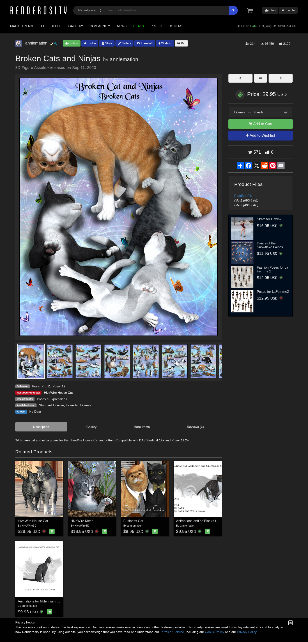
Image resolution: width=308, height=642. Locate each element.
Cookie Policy (214, 632)
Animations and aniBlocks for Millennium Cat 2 (210, 521)
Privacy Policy (246, 632)
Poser (156, 26)
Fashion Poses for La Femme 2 (272, 269)
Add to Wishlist (262, 135)
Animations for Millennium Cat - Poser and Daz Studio (57, 601)
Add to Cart (262, 124)
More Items (141, 427)
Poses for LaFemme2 (273, 291)
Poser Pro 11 (41, 386)
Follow (73, 43)
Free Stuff (51, 26)
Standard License (51, 405)
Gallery (75, 26)
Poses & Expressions (52, 399)
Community (100, 26)
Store (108, 43)
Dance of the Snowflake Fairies (270, 245)
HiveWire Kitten (82, 521)
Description (41, 427)
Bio (182, 43)
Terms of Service (172, 632)
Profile (91, 43)
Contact (176, 26)
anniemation (124, 59)
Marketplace (22, 26)
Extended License (78, 405)
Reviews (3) (195, 427)
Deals (138, 26)
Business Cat (133, 521)
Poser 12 (59, 386)
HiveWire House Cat (58, 392)
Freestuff (146, 43)
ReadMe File (243, 195)
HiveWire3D (29, 525)
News (121, 26)
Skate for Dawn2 (269, 219)
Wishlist (166, 43)
